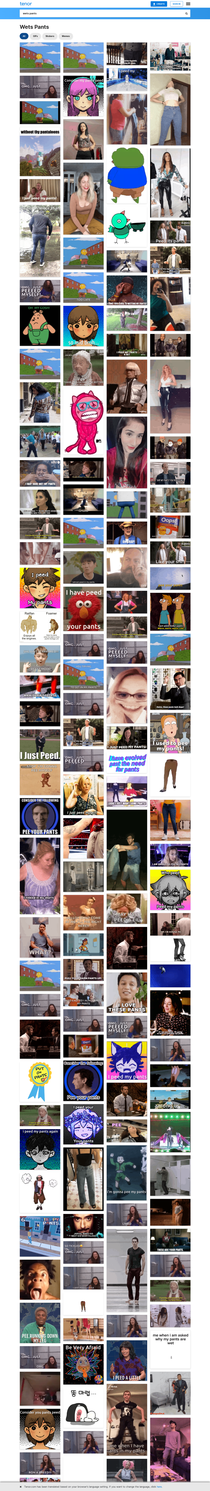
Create (161, 4)
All (24, 36)
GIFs (35, 36)
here (159, 1486)
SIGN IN (176, 4)
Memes (66, 36)
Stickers (50, 36)
